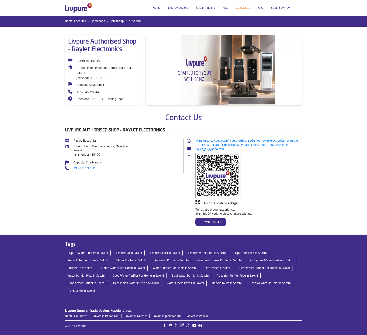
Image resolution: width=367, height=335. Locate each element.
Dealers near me (75, 21)
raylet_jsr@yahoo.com (209, 149)
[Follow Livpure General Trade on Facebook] (166, 326)
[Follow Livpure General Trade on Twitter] (178, 326)
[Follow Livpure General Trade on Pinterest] (172, 326)
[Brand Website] (201, 326)
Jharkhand (98, 21)
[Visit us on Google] (189, 326)
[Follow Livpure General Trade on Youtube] (195, 326)
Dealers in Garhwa (135, 316)
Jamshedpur (119, 21)
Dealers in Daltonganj (105, 316)
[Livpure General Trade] (78, 8)
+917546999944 (88, 92)
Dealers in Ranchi (196, 316)
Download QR (210, 222)
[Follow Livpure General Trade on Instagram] (183, 326)
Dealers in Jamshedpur (166, 316)
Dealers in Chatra (76, 316)
